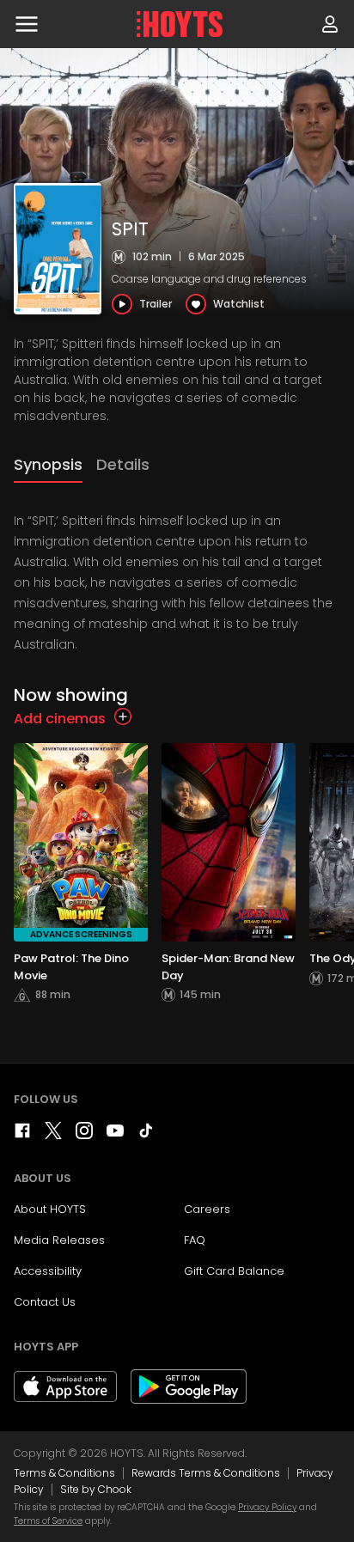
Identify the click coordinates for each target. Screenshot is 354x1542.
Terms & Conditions (64, 1473)
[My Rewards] (330, 24)
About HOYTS (50, 1209)
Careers (207, 1209)
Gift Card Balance (234, 1271)
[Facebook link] (22, 1134)
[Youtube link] (115, 1134)
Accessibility (48, 1271)
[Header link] (180, 24)
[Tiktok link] (146, 1134)
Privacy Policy (267, 1507)
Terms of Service (48, 1521)
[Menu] (27, 24)
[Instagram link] (84, 1134)
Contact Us (45, 1302)
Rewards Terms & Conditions (205, 1473)
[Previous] (17, 889)
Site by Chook (95, 1489)
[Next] (337, 889)
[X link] (53, 1134)
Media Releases (59, 1240)
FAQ (194, 1240)
